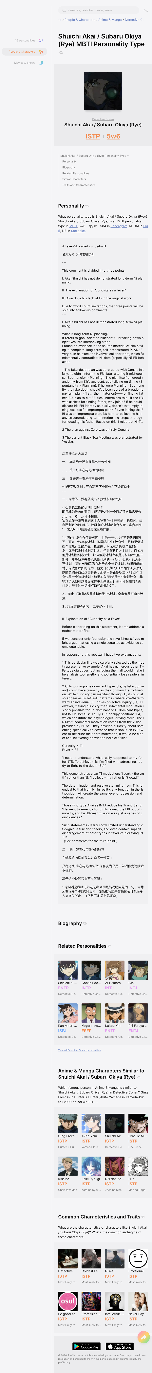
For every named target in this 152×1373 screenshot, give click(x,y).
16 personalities (25, 40)
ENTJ (133, 1030)
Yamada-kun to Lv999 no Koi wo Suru (91, 1147)
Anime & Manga (110, 20)
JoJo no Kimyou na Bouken (115, 1189)
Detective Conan (137, 20)
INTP (86, 988)
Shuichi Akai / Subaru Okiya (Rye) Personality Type (93, 155)
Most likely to (66, 1325)
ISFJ (62, 1030)
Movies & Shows (24, 62)
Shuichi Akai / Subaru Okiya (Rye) (103, 125)
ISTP (93, 136)
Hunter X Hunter (68, 1147)
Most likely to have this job (68, 1282)
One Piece (135, 1147)
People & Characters (80, 20)
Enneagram (119, 226)
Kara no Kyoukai (91, 1189)
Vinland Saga (136, 1189)
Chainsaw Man (67, 1189)
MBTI (73, 226)
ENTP (63, 988)
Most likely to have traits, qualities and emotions (91, 1282)
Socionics (78, 231)
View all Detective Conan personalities (79, 1050)
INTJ (109, 988)
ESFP (86, 1030)
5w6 (113, 136)
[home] (59, 20)
